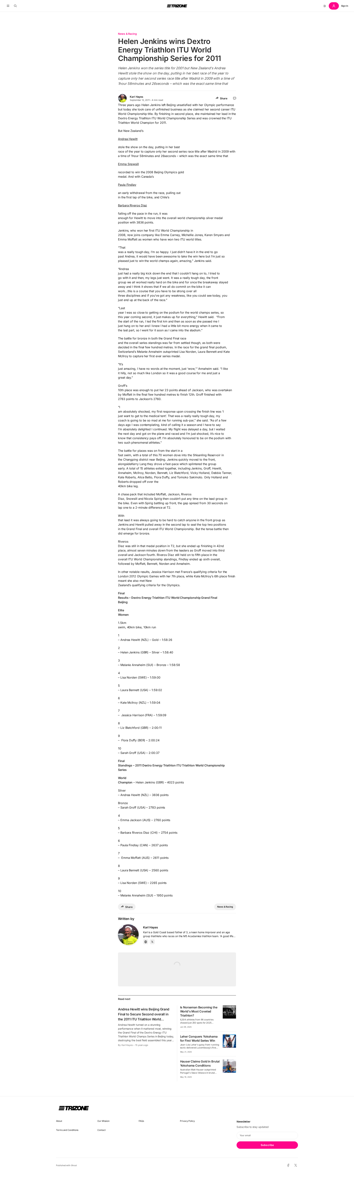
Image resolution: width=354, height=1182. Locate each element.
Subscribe (267, 1145)
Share (223, 98)
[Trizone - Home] (177, 6)
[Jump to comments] (234, 98)
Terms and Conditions (67, 1130)
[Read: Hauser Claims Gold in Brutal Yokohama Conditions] (229, 1066)
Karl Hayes (136, 96)
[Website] (145, 941)
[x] (295, 1165)
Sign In (344, 5)
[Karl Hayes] (128, 934)
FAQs (141, 1121)
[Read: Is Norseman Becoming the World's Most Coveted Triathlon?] (229, 1012)
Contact (101, 1130)
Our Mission (103, 1121)
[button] (8, 6)
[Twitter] (152, 941)
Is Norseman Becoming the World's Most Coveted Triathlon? (198, 1011)
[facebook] (288, 1165)
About (59, 1121)
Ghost (74, 1165)
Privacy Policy (187, 1121)
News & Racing (127, 33)
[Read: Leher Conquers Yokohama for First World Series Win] (229, 1041)
